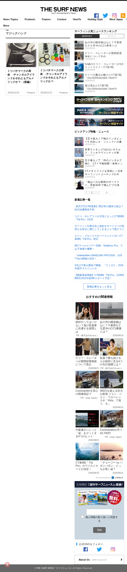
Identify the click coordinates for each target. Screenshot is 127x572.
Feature (46, 19)
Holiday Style (95, 19)
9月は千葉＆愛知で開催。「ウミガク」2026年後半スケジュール (99, 267)
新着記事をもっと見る (99, 286)
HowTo (77, 19)
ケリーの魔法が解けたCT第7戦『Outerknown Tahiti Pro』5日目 (103, 78)
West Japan (116, 19)
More (6, 25)
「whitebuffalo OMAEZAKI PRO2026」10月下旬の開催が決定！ (98, 257)
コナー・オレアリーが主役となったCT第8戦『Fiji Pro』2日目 (99, 218)
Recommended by (103, 478)
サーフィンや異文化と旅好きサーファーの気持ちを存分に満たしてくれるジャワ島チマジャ (99, 227)
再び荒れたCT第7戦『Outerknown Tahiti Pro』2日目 (101, 88)
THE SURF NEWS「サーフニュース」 (54, 568)
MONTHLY (87, 36)
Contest (61, 19)
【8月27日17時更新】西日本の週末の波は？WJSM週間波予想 (99, 208)
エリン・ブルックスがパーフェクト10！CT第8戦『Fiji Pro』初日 (99, 237)
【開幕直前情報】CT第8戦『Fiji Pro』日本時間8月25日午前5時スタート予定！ (99, 276)
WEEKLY (111, 36)
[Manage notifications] (7, 564)
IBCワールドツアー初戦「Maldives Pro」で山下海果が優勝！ (99, 247)
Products (30, 19)
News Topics (10, 19)
